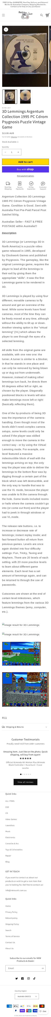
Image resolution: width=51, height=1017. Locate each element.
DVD (7, 807)
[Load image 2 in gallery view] (25, 97)
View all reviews (25, 782)
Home (8, 906)
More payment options (25, 176)
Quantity (5, 147)
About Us (9, 948)
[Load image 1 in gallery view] (10, 97)
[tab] (20, 774)
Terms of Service (12, 936)
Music (7, 831)
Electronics (10, 837)
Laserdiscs (10, 825)
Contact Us (10, 942)
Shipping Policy (12, 924)
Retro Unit (22, 1015)
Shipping (14, 137)
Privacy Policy (11, 912)
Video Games (11, 819)
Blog (7, 861)
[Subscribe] (42, 968)
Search (8, 930)
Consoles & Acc (12, 843)
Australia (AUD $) (24, 996)
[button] (3, 15)
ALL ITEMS (9, 801)
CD (6, 813)
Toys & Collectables (13, 849)
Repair (8, 855)
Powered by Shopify (31, 1015)
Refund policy (11, 918)
